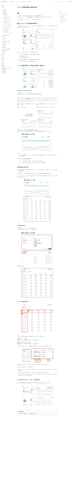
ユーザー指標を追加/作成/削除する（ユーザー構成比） (6, 18)
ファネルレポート (4, 44)
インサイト (3, 7)
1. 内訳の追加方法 (21, 225)
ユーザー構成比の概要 (5, 14)
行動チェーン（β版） (5, 50)
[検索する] (55, 1)
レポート (3, 59)
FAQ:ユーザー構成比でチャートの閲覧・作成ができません (29, 413)
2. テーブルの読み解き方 (22, 301)
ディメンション (4, 38)
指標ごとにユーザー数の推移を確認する (27, 23)
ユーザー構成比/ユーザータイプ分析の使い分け (7, 33)
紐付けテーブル (4, 47)
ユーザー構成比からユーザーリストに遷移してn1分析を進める (7, 31)
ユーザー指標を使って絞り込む (6, 21)
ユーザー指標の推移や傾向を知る (6, 26)
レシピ (18, 1)
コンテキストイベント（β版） (6, 41)
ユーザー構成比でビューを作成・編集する (7, 24)
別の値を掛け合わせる (23, 167)
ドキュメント (12, 1)
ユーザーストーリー (4, 10)
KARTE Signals (4, 71)
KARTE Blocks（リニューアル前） (6, 68)
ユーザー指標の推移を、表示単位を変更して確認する (31, 65)
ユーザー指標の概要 (32, 19)
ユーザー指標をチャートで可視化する (7, 19)
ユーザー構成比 (4, 13)
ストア (2, 62)
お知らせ (3, 65)
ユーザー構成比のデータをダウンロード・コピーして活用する (7, 28)
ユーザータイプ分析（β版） (5, 35)
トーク (2, 56)
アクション (3, 53)
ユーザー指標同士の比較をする (6, 22)
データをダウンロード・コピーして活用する (28, 379)
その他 (30, 1)
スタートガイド (24, 1)
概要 (18, 13)
